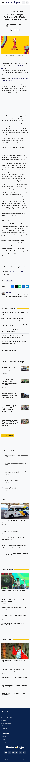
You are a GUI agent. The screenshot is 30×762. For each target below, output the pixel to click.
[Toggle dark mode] (27, 2)
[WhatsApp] (24, 752)
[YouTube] (16, 752)
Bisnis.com (4, 739)
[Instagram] (13, 752)
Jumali (8, 292)
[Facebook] (5, 752)
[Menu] (2, 2)
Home (8, 11)
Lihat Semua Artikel (8, 435)
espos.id (3, 736)
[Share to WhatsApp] (19, 286)
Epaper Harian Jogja (16, 271)
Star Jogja (4, 742)
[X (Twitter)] (9, 752)
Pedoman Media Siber (7, 717)
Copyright (4, 720)
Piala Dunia (9, 280)
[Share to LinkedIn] (23, 286)
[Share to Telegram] (27, 286)
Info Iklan (4, 728)
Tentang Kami (5, 715)
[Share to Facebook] (12, 286)
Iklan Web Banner (6, 725)
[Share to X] (16, 286)
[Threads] (20, 752)
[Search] (23, 2)
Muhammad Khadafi (15, 24)
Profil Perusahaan (6, 723)
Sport (13, 11)
